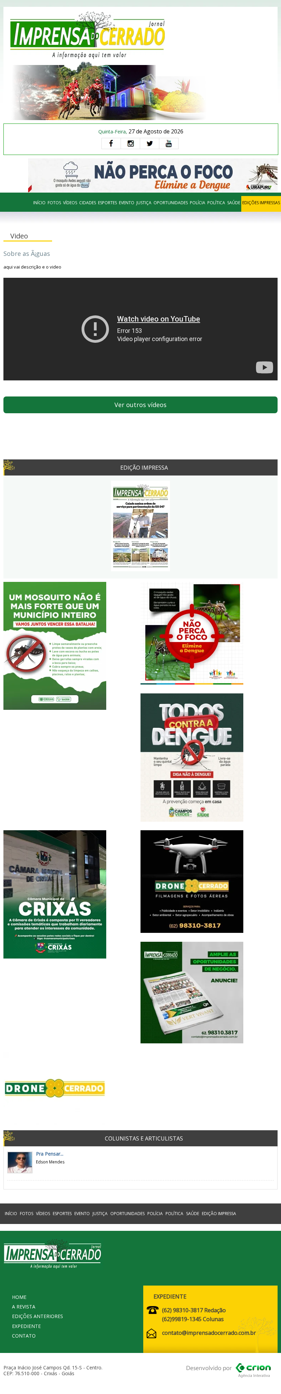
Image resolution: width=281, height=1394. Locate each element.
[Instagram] (130, 143)
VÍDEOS (70, 203)
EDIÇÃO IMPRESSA (219, 1213)
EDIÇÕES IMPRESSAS (261, 203)
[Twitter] (149, 143)
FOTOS (54, 203)
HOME (19, 1297)
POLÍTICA (216, 203)
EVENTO (126, 203)
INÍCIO (39, 203)
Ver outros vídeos (140, 405)
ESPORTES (107, 203)
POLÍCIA (197, 203)
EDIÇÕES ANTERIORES (37, 1316)
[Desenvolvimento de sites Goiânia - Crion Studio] (228, 1371)
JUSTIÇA (143, 203)
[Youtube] (169, 143)
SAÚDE (233, 203)
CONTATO (24, 1335)
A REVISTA (23, 1306)
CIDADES (87, 203)
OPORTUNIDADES (171, 203)
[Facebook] (111, 143)
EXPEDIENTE (26, 1326)
